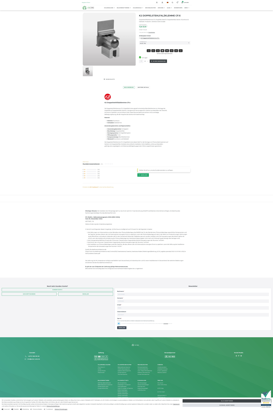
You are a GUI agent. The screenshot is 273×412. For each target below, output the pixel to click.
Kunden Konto (57, 289)
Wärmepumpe (178, 7)
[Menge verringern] (147, 61)
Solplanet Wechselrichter (144, 372)
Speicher (161, 7)
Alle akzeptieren (227, 401)
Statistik (16, 409)
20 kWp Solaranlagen (123, 393)
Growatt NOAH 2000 (103, 386)
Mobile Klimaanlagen (143, 388)
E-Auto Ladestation (162, 370)
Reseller (86, 294)
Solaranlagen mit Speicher (124, 384)
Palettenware (101, 372)
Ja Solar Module (102, 370)
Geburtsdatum (121, 311)
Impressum (176, 404)
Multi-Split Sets (141, 386)
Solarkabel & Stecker (162, 369)
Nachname (120, 291)
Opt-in (119, 318)
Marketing (26, 409)
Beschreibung (129, 87)
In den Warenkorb (159, 61)
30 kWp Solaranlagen (123, 397)
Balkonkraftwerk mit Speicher (105, 384)
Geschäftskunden (29, 294)
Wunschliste (110, 79)
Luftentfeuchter (142, 390)
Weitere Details (143, 87)
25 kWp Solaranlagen (123, 395)
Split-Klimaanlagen (142, 383)
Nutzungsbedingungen (166, 323)
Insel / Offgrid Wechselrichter (145, 370)
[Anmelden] (157, 2)
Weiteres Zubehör (162, 372)
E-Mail (119, 305)
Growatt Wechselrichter (143, 374)
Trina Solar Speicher (122, 374)
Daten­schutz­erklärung (53, 406)
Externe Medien (37, 409)
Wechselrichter (150, 7)
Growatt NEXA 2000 (103, 388)
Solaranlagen (109, 7)
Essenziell (7, 409)
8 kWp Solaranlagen (122, 390)
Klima (169, 7)
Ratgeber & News (86, 2)
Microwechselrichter (143, 367)
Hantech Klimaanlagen (143, 384)
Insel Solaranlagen (122, 386)
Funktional (49, 409)
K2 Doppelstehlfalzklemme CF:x (150, 38)
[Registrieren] (162, 2)
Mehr (186, 7)
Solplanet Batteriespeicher (124, 370)
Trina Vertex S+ (101, 367)
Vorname (120, 298)
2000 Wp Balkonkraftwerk (104, 383)
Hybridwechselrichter (143, 369)
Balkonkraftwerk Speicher (124, 367)
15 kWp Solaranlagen (123, 392)
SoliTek (99, 369)
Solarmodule (137, 7)
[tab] (129, 87)
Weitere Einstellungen (61, 409)
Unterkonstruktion (162, 367)
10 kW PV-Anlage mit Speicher (125, 388)
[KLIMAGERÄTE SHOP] (241, 355)
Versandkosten (151, 32)
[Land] (167, 2)
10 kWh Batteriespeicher (124, 369)
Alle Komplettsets (122, 383)
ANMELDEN (121, 327)
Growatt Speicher (122, 372)
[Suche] (172, 2)
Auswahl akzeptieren (226, 405)
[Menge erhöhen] (145, 61)
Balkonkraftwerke (123, 7)
